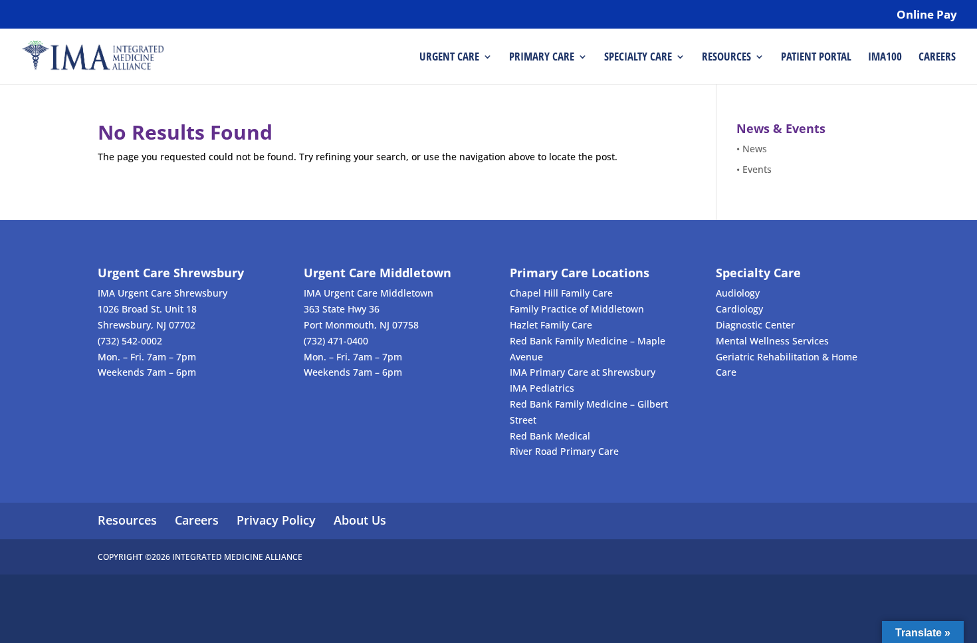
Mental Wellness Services (772, 340)
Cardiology (739, 309)
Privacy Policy (276, 520)
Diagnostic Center (755, 325)
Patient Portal (816, 58)
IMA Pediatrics (542, 388)
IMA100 (885, 58)
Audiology (738, 293)
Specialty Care (638, 58)
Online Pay (927, 15)
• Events (754, 169)
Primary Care (541, 58)
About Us (360, 520)
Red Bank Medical (550, 436)
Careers (937, 58)
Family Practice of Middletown (577, 309)
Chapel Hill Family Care (561, 293)
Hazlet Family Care (551, 325)
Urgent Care (449, 58)
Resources (726, 58)
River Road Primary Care (564, 451)
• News (751, 148)
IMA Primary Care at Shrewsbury (582, 372)
